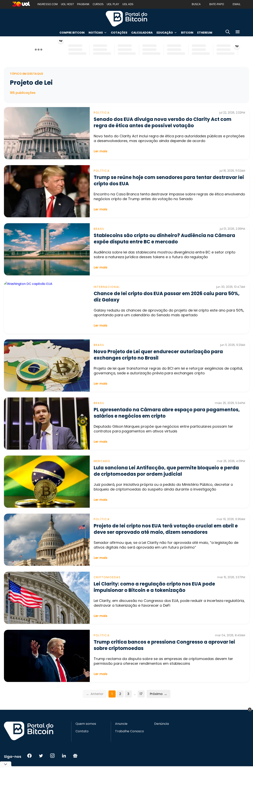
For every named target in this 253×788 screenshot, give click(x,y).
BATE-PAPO (216, 4)
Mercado (102, 461)
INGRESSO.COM (47, 4)
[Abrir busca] (227, 32)
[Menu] (237, 32)
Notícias (96, 33)
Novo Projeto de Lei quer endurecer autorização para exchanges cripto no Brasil (158, 354)
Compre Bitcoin (72, 33)
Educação (165, 33)
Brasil (99, 229)
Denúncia (161, 724)
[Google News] (75, 755)
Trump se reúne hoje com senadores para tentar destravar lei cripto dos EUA (169, 180)
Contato (82, 731)
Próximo (158, 693)
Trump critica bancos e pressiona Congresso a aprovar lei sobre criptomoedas (164, 645)
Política (102, 113)
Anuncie (121, 724)
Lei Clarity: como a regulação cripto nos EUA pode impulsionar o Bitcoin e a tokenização (154, 587)
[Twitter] (41, 755)
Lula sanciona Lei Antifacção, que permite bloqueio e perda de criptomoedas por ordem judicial (166, 470)
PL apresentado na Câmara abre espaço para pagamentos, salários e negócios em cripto (167, 412)
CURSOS (98, 4)
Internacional (107, 287)
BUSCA (196, 4)
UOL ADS (127, 4)
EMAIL (237, 4)
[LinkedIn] (63, 755)
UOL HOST (67, 4)
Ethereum (204, 33)
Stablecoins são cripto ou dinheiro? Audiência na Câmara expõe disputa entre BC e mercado (164, 238)
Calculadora (142, 33)
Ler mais (100, 151)
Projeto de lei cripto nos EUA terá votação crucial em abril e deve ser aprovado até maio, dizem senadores (166, 529)
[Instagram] (52, 755)
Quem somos (86, 724)
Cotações (119, 33)
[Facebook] (29, 755)
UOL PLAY (113, 4)
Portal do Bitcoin (126, 18)
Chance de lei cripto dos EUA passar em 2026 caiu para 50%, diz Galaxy (167, 296)
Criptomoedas (107, 577)
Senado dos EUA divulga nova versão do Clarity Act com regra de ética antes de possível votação (162, 122)
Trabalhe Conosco (129, 731)
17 (141, 694)
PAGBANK (83, 4)
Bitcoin (187, 33)
